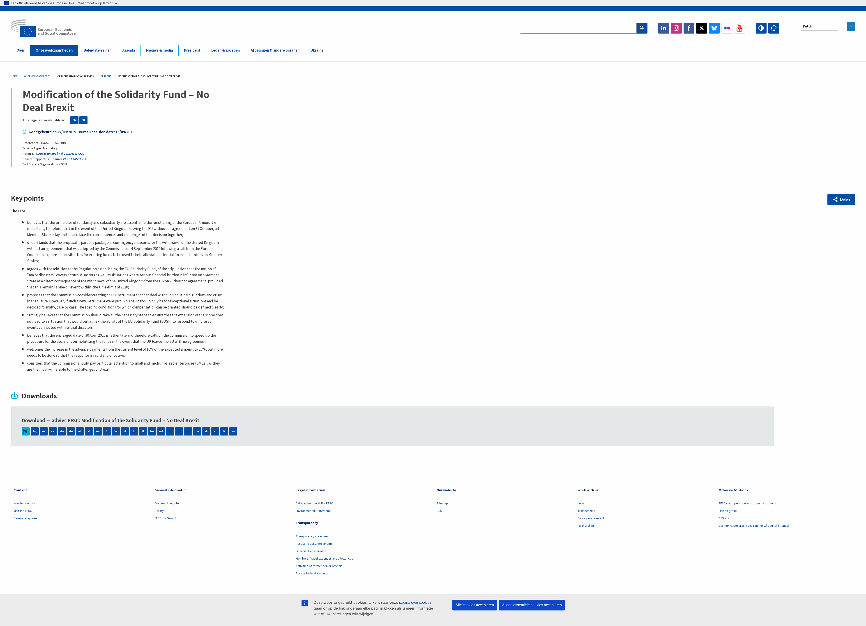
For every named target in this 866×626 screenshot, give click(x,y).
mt (161, 431)
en (98, 431)
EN (74, 120)
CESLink (724, 518)
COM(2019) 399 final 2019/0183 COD (60, 154)
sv (233, 431)
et (80, 431)
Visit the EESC (23, 511)
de (71, 431)
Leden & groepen (225, 50)
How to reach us (24, 503)
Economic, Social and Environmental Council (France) (754, 526)
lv (134, 431)
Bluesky (714, 28)
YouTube (739, 28)
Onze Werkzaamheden (37, 76)
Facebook (689, 28)
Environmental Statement (313, 511)
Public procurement (591, 518)
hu (152, 431)
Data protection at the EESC (314, 503)
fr (107, 431)
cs (52, 431)
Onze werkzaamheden (54, 50)
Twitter (701, 28)
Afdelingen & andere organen (275, 50)
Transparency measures (312, 536)
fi (224, 431)
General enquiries (25, 518)
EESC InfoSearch (165, 518)
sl (215, 431)
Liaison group (728, 511)
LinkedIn (663, 28)
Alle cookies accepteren (475, 605)
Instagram (676, 28)
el (89, 431)
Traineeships (586, 511)
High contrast (761, 28)
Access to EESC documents (314, 544)
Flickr (726, 28)
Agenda (128, 50)
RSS (439, 511)
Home (14, 76)
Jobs (581, 503)
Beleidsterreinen (97, 50)
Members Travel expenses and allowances (324, 558)
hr (115, 431)
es (44, 431)
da (62, 431)
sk (206, 431)
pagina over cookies (415, 602)
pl (179, 431)
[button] (841, 199)
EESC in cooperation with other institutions (747, 503)
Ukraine (317, 50)
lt (143, 431)
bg (35, 431)
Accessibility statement (312, 573)
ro (197, 431)
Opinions (105, 76)
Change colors (773, 28)
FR (83, 120)
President (192, 50)
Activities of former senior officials (319, 566)
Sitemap (442, 503)
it (125, 431)
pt (188, 431)
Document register (167, 503)
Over (20, 50)
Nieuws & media (159, 50)
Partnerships (586, 526)
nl (170, 431)
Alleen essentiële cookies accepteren (532, 605)
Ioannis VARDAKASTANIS (69, 159)
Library (159, 511)
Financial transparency (311, 551)
